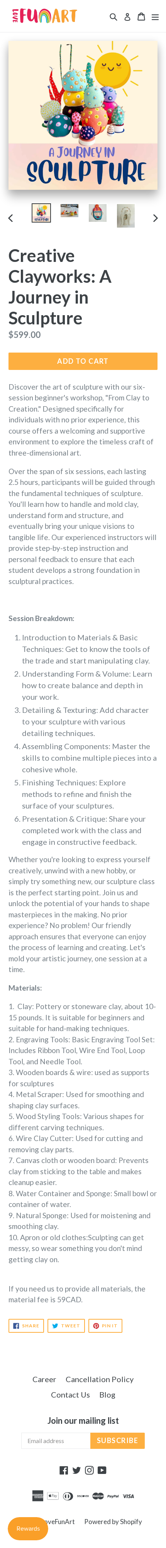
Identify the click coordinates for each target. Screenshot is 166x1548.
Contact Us (70, 1394)
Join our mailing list (83, 1421)
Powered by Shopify (113, 1522)
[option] (41, 213)
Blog (107, 1394)
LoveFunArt (58, 1522)
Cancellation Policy (100, 1379)
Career (44, 1379)
